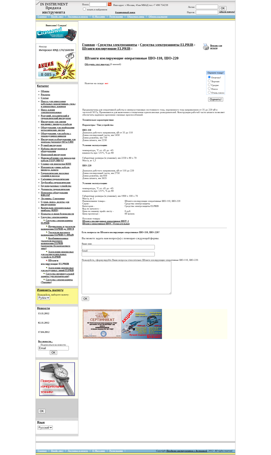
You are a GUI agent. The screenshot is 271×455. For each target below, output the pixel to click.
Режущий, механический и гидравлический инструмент (56, 116)
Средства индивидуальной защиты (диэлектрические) (57, 274)
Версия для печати (216, 46)
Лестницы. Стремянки (53, 198)
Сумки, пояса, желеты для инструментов (55, 203)
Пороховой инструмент (53, 154)
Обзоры (45, 91)
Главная (42, 16)
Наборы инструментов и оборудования (54, 149)
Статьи (44, 98)
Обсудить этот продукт (97, 64)
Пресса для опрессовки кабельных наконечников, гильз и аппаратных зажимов (58, 104)
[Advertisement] (158, 32)
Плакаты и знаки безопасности (57, 213)
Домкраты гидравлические (55, 189)
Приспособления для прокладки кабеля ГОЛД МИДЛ (58, 159)
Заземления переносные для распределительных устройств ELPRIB (57, 254)
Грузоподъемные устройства (56, 185)
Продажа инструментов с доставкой (186, 451)
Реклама (45, 94)
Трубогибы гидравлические (56, 182)
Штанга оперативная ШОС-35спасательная (106, 223)
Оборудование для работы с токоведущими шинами (56, 134)
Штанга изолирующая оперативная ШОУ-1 (105, 221)
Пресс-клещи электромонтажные (51, 110)
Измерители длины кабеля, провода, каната (55, 168)
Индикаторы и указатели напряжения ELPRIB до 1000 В (58, 227)
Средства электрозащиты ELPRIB (166, 44)
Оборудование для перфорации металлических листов (57, 128)
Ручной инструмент (51, 145)
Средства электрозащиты (54, 217)
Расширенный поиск (125, 12)
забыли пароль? (227, 12)
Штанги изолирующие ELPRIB (106, 48)
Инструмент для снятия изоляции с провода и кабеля (56, 122)
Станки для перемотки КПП (56, 164)
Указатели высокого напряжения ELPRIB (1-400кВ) (57, 233)
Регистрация (116, 16)
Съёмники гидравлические (55, 179)
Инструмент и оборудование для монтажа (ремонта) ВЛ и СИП (58, 140)
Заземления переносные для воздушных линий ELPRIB (57, 269)
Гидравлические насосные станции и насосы (55, 174)
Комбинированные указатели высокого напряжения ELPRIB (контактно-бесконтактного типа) (55, 243)
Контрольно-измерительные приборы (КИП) (56, 209)
